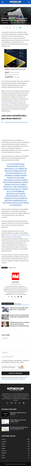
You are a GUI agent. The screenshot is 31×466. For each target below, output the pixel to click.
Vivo (13, 15)
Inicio (2, 5)
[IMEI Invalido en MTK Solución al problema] (5, 414)
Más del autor (18, 303)
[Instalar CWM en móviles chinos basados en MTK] (5, 421)
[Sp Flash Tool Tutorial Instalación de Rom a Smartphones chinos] (5, 429)
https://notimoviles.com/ (15, 284)
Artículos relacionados (7, 303)
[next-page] (5, 330)
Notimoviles (5, 22)
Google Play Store (12, 267)
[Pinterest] (12, 297)
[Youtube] (22, 297)
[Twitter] (6, 27)
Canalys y (8, 235)
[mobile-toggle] (2, 2)
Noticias (6, 15)
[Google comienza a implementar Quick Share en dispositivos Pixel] (5, 316)
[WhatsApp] (16, 27)
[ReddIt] (13, 27)
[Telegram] (20, 27)
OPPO (10, 15)
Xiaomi (17, 15)
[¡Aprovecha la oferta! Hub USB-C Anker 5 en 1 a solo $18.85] (5, 309)
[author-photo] (15, 280)
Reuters (4, 81)
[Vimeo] (18, 297)
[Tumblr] (9, 27)
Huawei (6, 5)
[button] (29, 2)
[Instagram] (11, 402)
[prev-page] (2, 330)
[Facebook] (3, 27)
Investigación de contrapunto (18, 235)
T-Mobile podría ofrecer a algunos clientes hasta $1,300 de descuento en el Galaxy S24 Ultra (19, 324)
